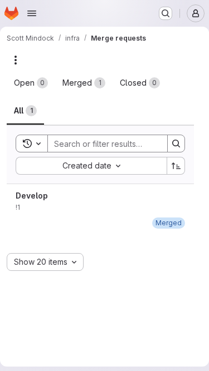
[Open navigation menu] (32, 13)
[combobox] (91, 166)
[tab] (31, 83)
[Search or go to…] (165, 13)
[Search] (176, 143)
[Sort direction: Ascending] (176, 166)
